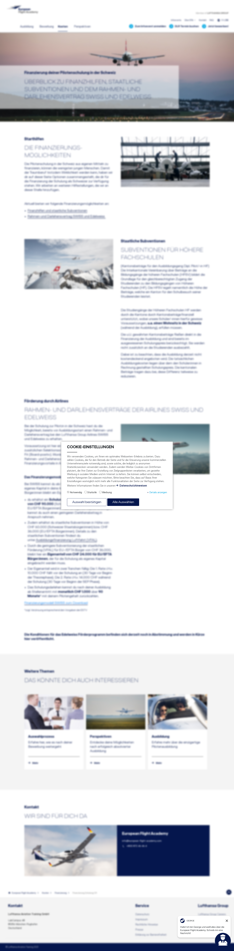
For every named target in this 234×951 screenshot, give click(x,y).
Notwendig (76, 492)
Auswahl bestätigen (86, 502)
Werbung (107, 492)
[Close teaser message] (227, 921)
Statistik (92, 492)
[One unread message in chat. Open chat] (223, 941)
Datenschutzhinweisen (133, 485)
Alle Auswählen (123, 502)
